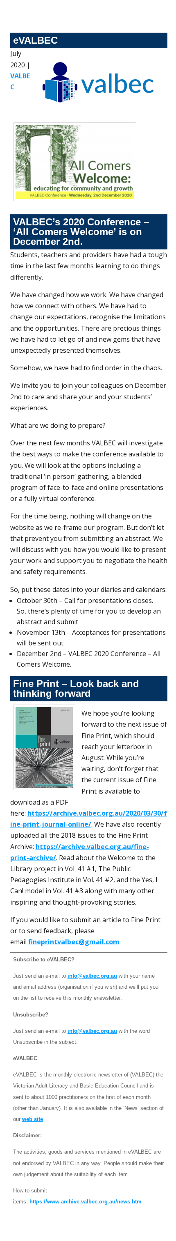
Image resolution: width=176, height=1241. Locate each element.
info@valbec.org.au (92, 976)
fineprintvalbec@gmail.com (74, 941)
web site (32, 1119)
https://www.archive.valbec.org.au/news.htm (85, 1202)
